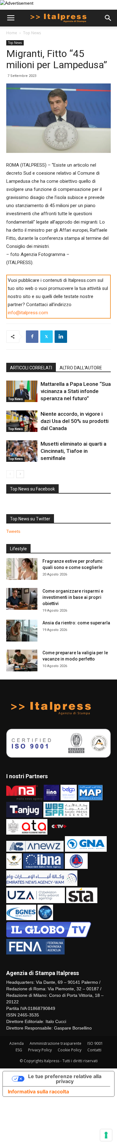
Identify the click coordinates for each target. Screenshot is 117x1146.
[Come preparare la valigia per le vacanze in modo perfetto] (21, 660)
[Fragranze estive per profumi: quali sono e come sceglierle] (21, 569)
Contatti (94, 1050)
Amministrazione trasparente (55, 1043)
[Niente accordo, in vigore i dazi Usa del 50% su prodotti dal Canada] (21, 421)
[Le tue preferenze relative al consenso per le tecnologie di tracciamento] (106, 1135)
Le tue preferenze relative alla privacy (64, 1078)
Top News (32, 33)
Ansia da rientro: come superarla (76, 622)
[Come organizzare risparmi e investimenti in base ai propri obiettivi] (21, 599)
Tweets (13, 531)
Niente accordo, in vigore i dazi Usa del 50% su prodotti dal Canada (75, 421)
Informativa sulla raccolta (38, 1091)
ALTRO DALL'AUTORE (81, 367)
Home (11, 33)
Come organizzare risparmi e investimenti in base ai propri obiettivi (72, 597)
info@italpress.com (28, 312)
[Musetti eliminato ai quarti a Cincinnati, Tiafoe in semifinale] (21, 451)
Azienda (16, 1043)
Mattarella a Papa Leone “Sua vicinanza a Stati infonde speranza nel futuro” (76, 391)
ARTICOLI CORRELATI (31, 367)
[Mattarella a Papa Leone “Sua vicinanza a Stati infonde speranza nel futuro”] (21, 391)
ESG (19, 1050)
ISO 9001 (95, 1043)
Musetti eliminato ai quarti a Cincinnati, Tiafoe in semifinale (73, 451)
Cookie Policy (69, 1050)
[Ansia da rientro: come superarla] (21, 631)
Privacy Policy (40, 1050)
